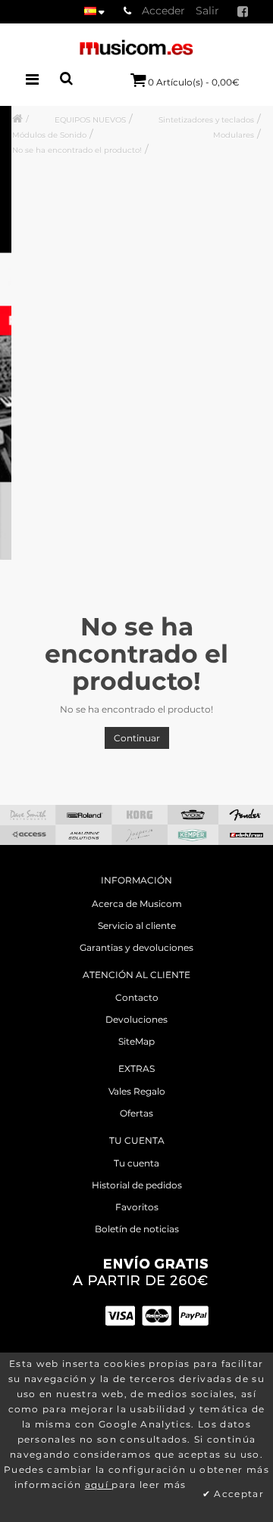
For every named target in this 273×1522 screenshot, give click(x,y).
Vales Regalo (136, 1091)
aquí (98, 1484)
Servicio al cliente (137, 925)
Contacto (136, 997)
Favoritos (136, 1207)
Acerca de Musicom (137, 903)
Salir (207, 10)
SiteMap (136, 1041)
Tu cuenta (136, 1163)
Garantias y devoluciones (136, 947)
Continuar (137, 738)
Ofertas (136, 1113)
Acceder (163, 10)
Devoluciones (136, 1019)
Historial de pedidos (137, 1185)
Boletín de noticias (137, 1229)
